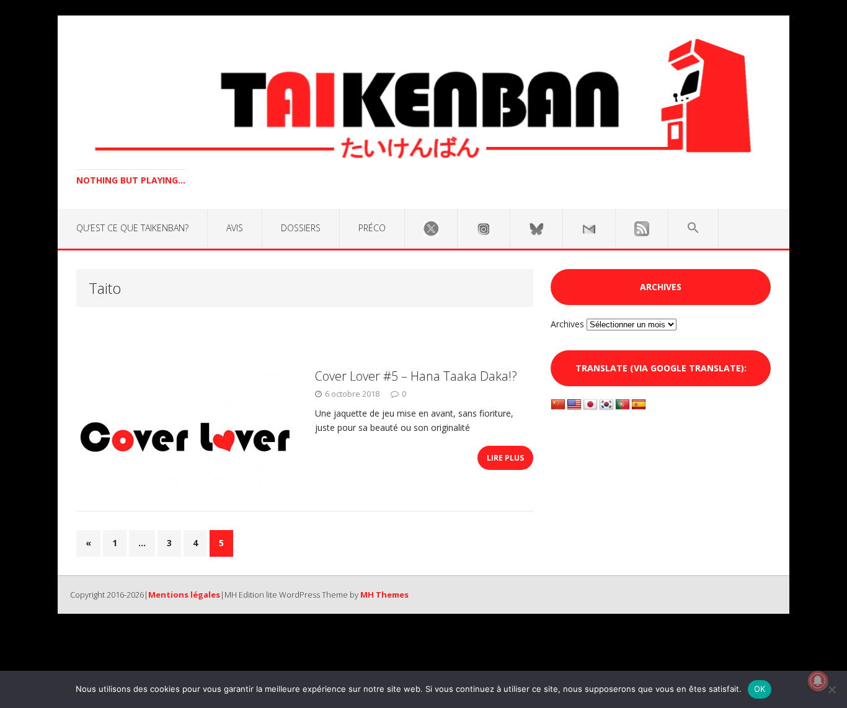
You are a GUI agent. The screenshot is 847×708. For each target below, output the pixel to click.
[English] (574, 405)
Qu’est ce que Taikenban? (132, 228)
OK (760, 689)
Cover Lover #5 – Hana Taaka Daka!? (416, 376)
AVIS (234, 228)
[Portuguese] (622, 405)
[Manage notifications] (818, 681)
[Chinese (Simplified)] (558, 405)
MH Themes (384, 594)
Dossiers (301, 228)
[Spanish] (638, 405)
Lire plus (505, 458)
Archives (567, 324)
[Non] (831, 689)
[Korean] (606, 405)
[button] (693, 228)
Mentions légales (184, 594)
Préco (372, 228)
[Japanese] (590, 405)
